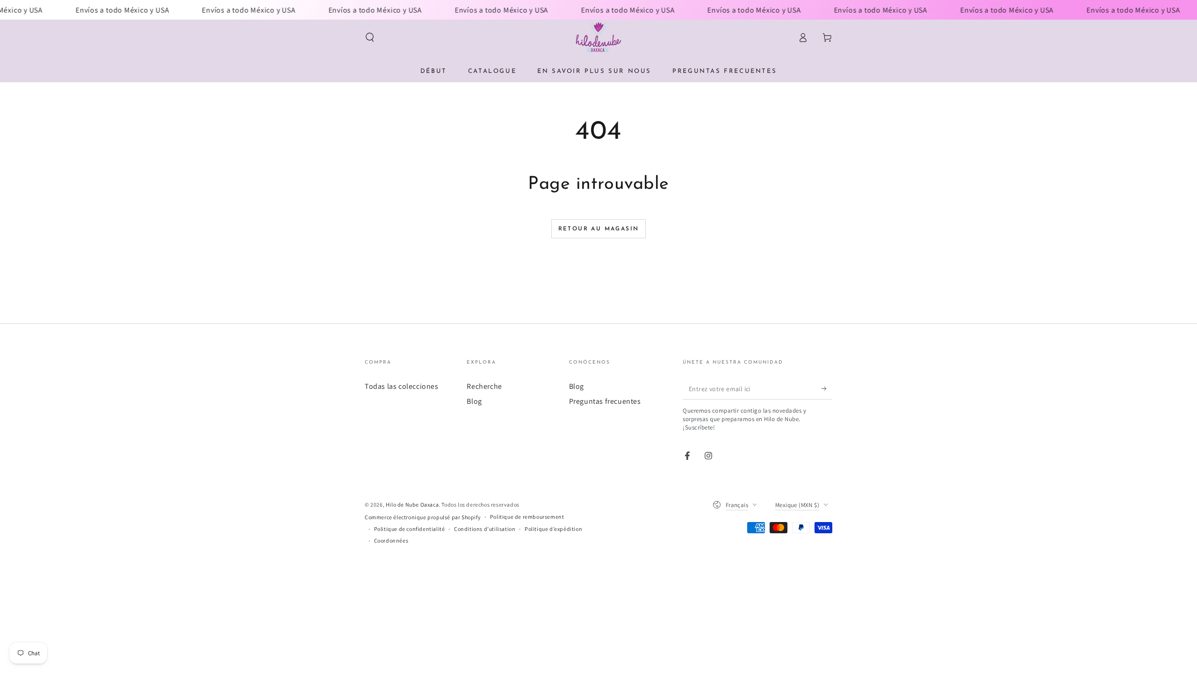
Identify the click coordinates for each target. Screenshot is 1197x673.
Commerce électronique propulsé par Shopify (423, 517)
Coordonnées (391, 540)
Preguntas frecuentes (605, 401)
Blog (474, 401)
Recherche (484, 386)
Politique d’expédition (553, 528)
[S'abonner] (827, 389)
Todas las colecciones (402, 386)
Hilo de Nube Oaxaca (412, 504)
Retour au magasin (598, 229)
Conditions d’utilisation (484, 528)
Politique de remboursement (527, 516)
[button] (370, 37)
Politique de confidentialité (409, 528)
